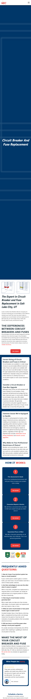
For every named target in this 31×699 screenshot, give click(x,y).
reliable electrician (6, 344)
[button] (28, 2)
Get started (15, 490)
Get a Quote (15, 351)
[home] (3, 2)
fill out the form (6, 652)
